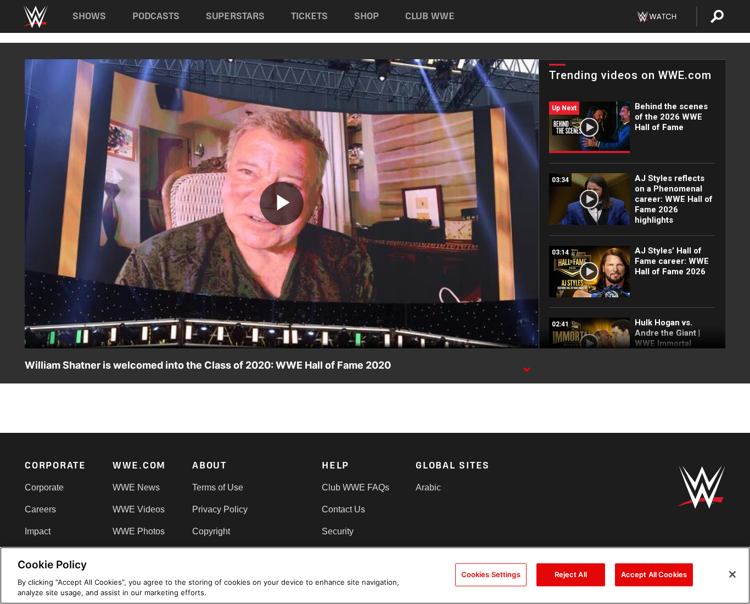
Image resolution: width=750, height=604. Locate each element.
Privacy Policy (220, 509)
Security (338, 531)
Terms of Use (217, 487)
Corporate (44, 487)
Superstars (235, 16)
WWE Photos (139, 531)
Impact (38, 531)
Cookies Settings (490, 574)
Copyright (211, 531)
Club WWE (430, 16)
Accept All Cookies (654, 574)
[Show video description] (526, 366)
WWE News (136, 487)
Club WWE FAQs (355, 487)
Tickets (309, 16)
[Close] (732, 574)
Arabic (428, 487)
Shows (89, 16)
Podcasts (156, 16)
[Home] (35, 17)
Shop (366, 16)
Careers (40, 509)
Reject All (571, 574)
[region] (375, 575)
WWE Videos (139, 509)
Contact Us (343, 509)
